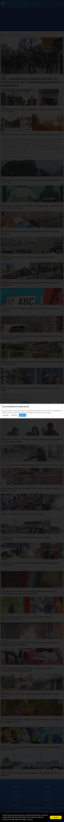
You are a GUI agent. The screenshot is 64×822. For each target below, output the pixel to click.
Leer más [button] (30, 819)
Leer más (5, 415)
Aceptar (22, 415)
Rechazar (14, 415)
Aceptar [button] (56, 817)
